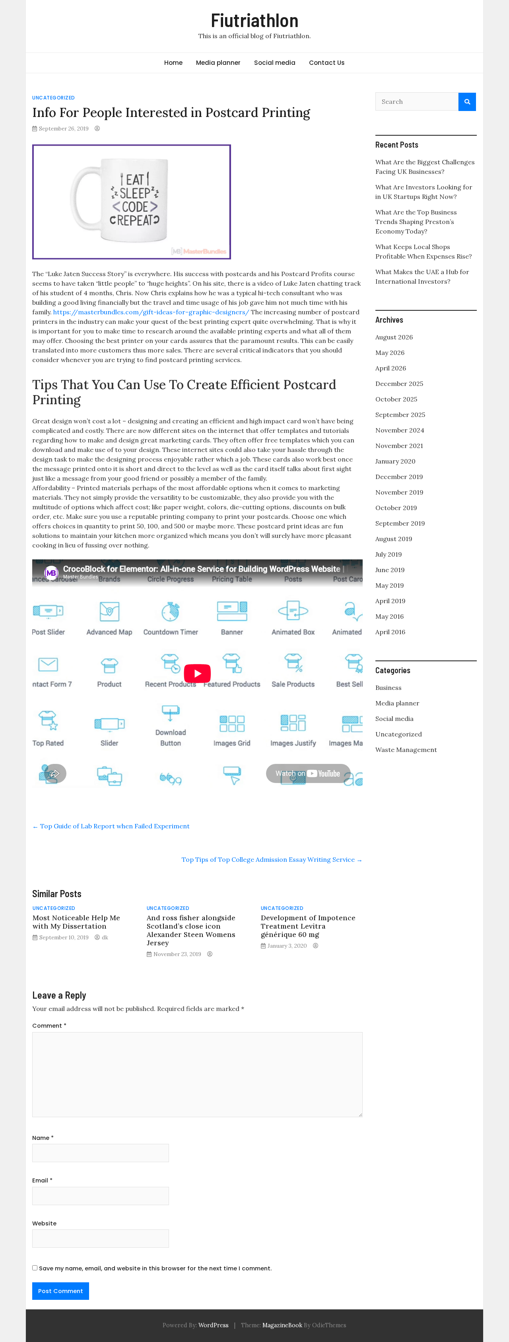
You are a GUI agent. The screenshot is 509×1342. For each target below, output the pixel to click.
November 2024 (399, 430)
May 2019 (389, 585)
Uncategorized (53, 97)
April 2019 (390, 601)
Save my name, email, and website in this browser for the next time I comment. (155, 1268)
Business (388, 687)
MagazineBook (282, 1325)
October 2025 (396, 399)
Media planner (218, 62)
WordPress (213, 1325)
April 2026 (390, 368)
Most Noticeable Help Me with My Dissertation (76, 922)
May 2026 (389, 352)
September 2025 (400, 415)
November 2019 (399, 492)
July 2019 (388, 554)
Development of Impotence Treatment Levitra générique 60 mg (308, 926)
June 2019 (390, 570)
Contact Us (327, 62)
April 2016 (390, 632)
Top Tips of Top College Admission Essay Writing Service (272, 859)
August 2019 (393, 539)
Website (44, 1223)
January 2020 (395, 461)
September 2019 (400, 523)
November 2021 (399, 446)
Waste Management (406, 750)
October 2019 (396, 508)
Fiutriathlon (255, 19)
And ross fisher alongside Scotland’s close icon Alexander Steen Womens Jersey (191, 930)
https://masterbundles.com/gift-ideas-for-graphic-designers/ (151, 312)
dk (105, 937)
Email (42, 1180)
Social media (274, 62)
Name (43, 1138)
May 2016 (389, 616)
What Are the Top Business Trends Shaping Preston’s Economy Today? (416, 221)
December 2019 (399, 477)
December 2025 (399, 384)
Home (173, 62)
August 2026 (394, 337)
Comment (49, 1025)
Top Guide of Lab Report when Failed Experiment (111, 826)
